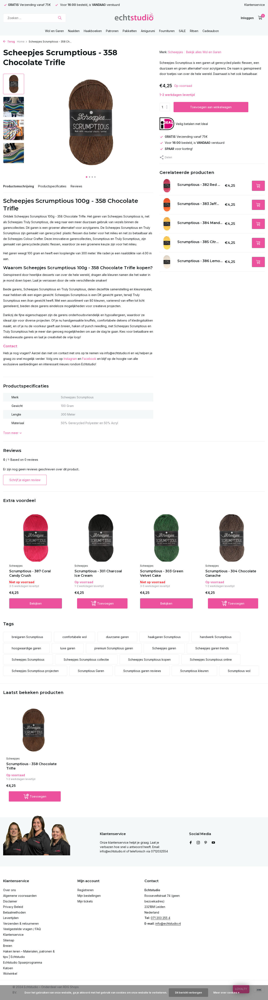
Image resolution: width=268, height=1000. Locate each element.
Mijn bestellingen (89, 895)
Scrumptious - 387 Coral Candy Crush (30, 573)
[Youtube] (213, 842)
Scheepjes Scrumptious (28, 659)
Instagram (70, 358)
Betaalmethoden (14, 912)
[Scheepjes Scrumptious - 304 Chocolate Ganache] (231, 538)
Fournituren (167, 31)
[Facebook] (190, 842)
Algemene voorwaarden (20, 895)
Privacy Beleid (13, 907)
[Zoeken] (60, 18)
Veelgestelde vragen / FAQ (22, 929)
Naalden (74, 31)
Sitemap (8, 940)
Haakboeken (93, 31)
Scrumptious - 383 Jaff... (198, 204)
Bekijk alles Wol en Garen (203, 52)
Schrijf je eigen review (24, 480)
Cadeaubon (210, 31)
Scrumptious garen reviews (142, 671)
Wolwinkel (10, 973)
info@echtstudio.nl (168, 923)
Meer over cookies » (226, 992)
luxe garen (67, 648)
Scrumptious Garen (91, 671)
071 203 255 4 (160, 918)
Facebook (89, 358)
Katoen (8, 968)
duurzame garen (117, 637)
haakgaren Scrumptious (164, 637)
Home (20, 41)
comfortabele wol (74, 637)
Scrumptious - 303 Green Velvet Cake (161, 573)
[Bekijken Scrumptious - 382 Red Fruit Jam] (167, 185)
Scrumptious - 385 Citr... (198, 242)
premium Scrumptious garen (113, 648)
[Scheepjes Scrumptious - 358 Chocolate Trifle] (33, 730)
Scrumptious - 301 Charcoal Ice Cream (98, 573)
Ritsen (194, 31)
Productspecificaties (52, 186)
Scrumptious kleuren (194, 671)
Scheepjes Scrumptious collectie (86, 659)
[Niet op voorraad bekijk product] (258, 185)
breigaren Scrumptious (27, 637)
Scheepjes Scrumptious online (211, 659)
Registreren (85, 890)
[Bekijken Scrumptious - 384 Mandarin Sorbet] (167, 223)
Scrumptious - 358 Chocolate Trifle (31, 766)
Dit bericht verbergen (188, 992)
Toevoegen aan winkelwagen (211, 107)
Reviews (76, 186)
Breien (7, 945)
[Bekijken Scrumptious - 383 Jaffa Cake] (167, 204)
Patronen (112, 31)
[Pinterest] (205, 842)
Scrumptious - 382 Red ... (198, 185)
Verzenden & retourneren (21, 923)
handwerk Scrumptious (216, 637)
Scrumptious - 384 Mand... (199, 223)
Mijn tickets (85, 901)
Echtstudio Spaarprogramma (22, 962)
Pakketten (130, 31)
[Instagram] (198, 842)
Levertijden (11, 918)
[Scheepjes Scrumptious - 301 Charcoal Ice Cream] (101, 538)
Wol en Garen (54, 31)
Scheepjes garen (164, 648)
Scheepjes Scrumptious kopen (149, 659)
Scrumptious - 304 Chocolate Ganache (230, 573)
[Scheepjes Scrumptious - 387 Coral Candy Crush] (35, 538)
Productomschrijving (18, 186)
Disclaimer (10, 901)
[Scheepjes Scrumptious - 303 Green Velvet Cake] (166, 538)
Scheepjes (175, 52)
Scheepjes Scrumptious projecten (35, 671)
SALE (182, 31)
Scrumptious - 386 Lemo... (200, 261)
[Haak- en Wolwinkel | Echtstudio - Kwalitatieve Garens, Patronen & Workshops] (134, 17)
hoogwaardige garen (26, 648)
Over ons (9, 890)
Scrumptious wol (239, 671)
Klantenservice (254, 4)
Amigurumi (148, 31)
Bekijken (36, 603)
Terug (11, 41)
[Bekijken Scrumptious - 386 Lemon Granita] (167, 262)
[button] (86, 177)
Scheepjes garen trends (212, 648)
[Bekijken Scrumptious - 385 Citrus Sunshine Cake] (167, 243)
